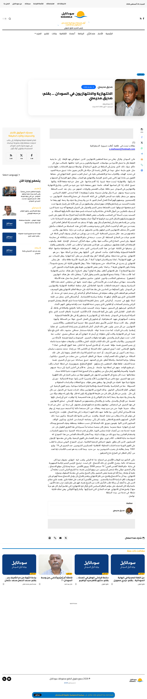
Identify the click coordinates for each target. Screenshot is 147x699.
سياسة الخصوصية (77, 695)
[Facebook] (143, 18)
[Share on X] (142, 143)
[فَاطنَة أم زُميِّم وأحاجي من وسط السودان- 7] (55, 564)
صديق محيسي (119, 510)
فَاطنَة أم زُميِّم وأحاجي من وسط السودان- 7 (56, 578)
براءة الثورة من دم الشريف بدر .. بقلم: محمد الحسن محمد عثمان (20, 578)
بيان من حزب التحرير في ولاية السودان (31, 252)
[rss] (11, 156)
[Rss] (140, 18)
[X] (21, 156)
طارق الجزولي (141, 584)
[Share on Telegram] (142, 154)
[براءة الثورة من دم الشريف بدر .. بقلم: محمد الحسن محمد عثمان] (19, 564)
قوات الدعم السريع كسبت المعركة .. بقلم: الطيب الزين (29, 235)
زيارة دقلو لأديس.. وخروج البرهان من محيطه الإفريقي (30, 212)
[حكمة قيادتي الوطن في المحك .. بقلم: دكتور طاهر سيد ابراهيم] (92, 564)
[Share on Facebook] (142, 137)
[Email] (142, 159)
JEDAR (66, 682)
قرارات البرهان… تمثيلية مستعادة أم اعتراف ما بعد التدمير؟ (29, 221)
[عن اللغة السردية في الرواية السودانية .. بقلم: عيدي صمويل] (128, 564)
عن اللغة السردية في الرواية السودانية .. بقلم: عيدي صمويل (129, 578)
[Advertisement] (73, 54)
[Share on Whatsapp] (142, 148)
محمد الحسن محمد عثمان (29, 584)
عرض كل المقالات (87, 87)
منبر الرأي (141, 74)
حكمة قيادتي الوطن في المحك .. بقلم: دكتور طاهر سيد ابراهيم (92, 578)
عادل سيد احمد (68, 584)
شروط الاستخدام (61, 695)
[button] (38, 695)
